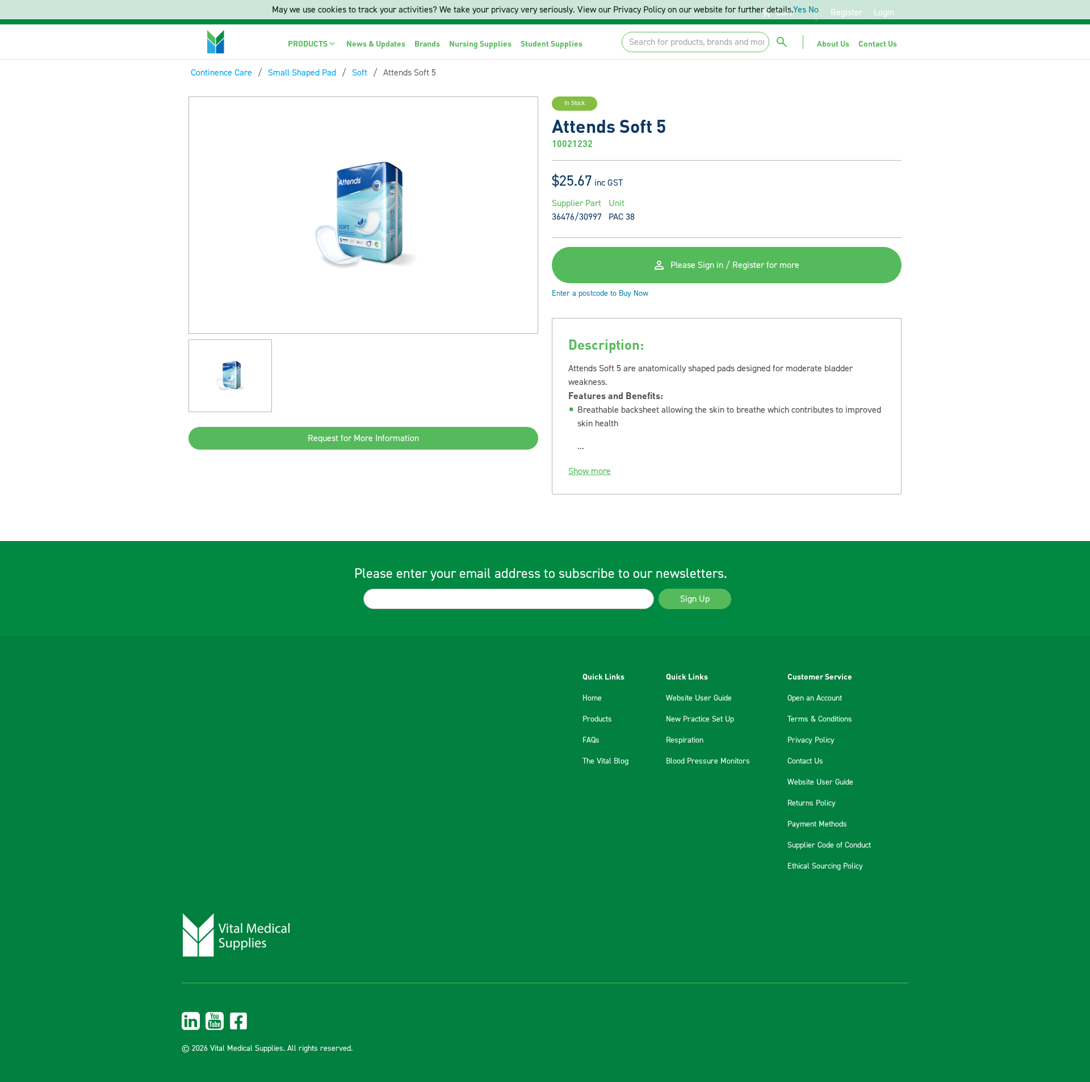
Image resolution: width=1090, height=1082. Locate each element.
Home (592, 698)
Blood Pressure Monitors (708, 761)
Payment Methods (817, 824)
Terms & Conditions (819, 719)
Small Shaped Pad (302, 72)
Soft (359, 72)
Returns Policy (811, 803)
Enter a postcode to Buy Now (600, 293)
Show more (589, 471)
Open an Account (814, 698)
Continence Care (221, 72)
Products (597, 719)
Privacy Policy (811, 740)
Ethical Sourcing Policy (825, 866)
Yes (799, 9)
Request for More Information (363, 438)
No (813, 9)
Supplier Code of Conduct (829, 845)
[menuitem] (312, 43)
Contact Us (805, 761)
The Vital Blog (605, 761)
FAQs (591, 740)
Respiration (684, 740)
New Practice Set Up (700, 719)
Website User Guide (699, 698)
